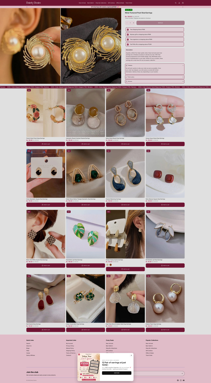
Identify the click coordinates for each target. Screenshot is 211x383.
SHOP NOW (116, 373)
